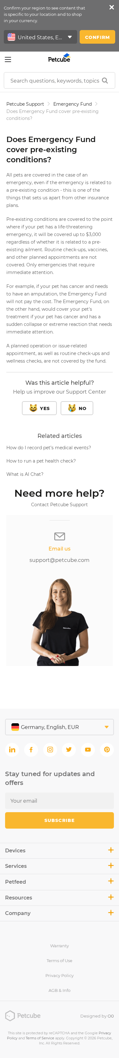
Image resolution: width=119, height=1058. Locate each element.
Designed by (97, 1015)
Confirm (97, 37)
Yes (45, 408)
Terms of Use (59, 960)
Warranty (59, 945)
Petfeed (15, 882)
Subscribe (59, 820)
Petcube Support (25, 104)
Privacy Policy (59, 975)
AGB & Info (59, 990)
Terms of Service (40, 1038)
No (83, 408)
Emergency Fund (72, 104)
